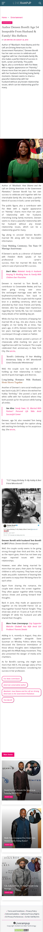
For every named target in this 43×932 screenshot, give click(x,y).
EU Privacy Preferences (14, 917)
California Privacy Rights (30, 914)
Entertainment (17, 17)
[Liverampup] (22, 3)
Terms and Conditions (16, 911)
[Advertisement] (21, 113)
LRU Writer (8, 40)
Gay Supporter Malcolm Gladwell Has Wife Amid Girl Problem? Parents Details (23, 626)
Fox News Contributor (12, 678)
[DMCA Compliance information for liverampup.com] (21, 930)
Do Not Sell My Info (32, 917)
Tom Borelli (8, 700)
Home (4, 17)
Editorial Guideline (12, 914)
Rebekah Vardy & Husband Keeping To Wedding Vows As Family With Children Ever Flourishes (23, 274)
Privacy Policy (31, 911)
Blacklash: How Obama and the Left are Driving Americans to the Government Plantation (21, 692)
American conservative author (15, 685)
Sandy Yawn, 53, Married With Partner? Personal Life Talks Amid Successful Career (23, 411)
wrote (12, 351)
